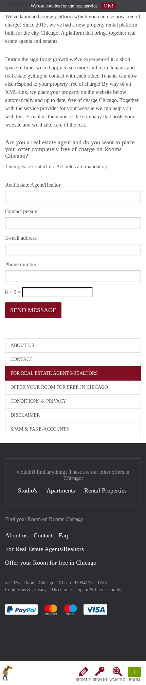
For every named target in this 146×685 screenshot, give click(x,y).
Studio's (27, 490)
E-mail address (21, 238)
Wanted (117, 680)
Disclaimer (25, 415)
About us (22, 345)
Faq (63, 535)
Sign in (100, 680)
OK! (108, 6)
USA (102, 582)
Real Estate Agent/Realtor (32, 185)
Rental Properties (105, 490)
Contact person (21, 211)
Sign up (83, 680)
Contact (22, 359)
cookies (52, 6)
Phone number (20, 264)
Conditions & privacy (38, 401)
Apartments (61, 490)
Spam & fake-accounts (40, 429)
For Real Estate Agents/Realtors (54, 373)
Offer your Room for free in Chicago (59, 387)
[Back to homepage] (7, 674)
